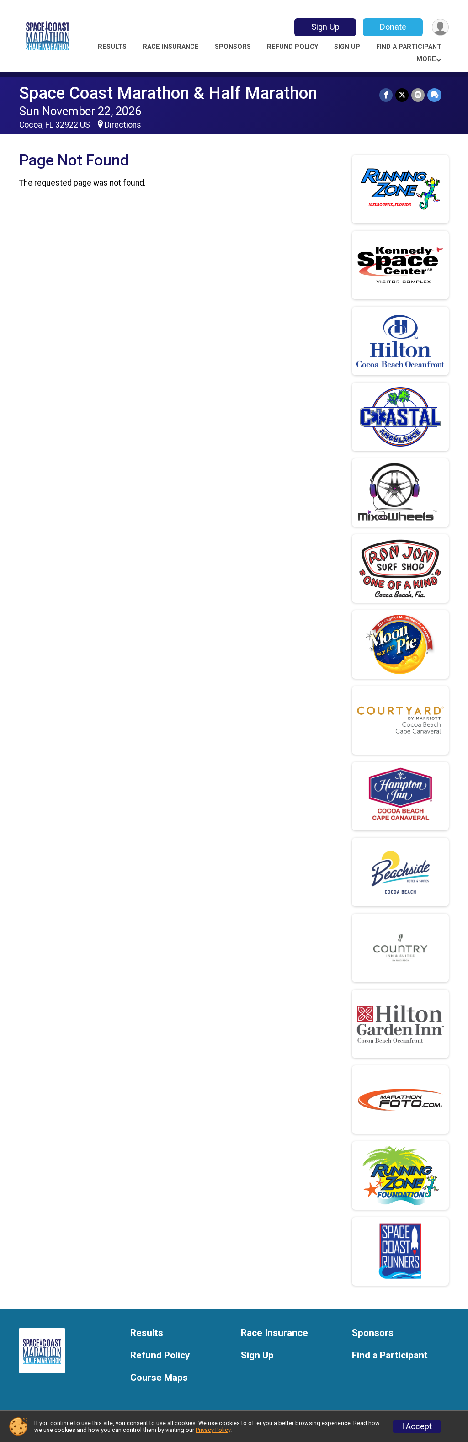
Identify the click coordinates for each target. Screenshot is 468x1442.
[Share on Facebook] (386, 94)
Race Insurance (171, 47)
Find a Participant (408, 47)
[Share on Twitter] (402, 94)
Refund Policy (292, 47)
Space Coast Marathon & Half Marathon (168, 93)
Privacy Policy (213, 1429)
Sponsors (233, 47)
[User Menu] (440, 27)
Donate (393, 27)
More (426, 59)
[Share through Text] (434, 94)
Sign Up (325, 27)
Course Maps (159, 1378)
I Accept (417, 1426)
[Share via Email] (418, 94)
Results (112, 47)
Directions (123, 124)
